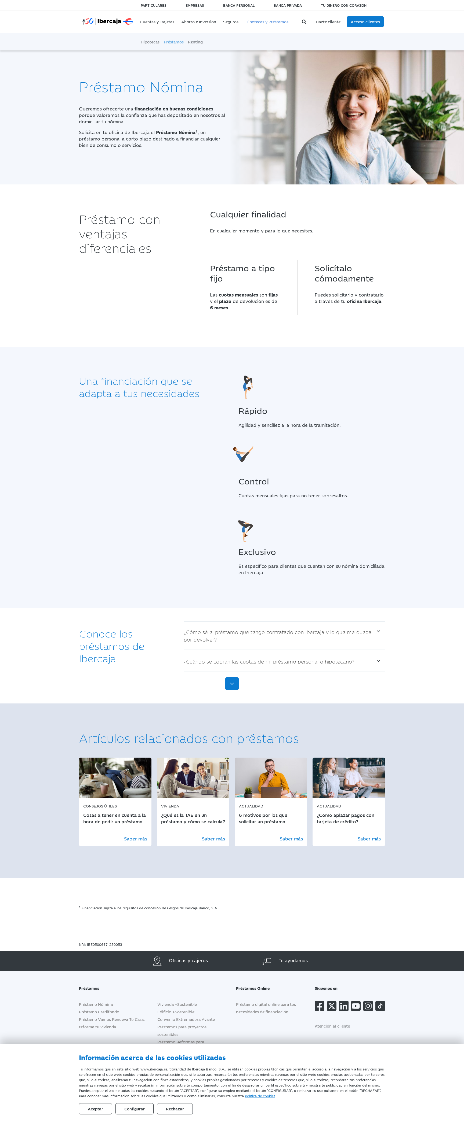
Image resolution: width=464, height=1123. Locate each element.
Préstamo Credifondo (99, 1011)
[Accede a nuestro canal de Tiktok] (380, 1007)
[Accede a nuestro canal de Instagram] (368, 1007)
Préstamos (174, 42)
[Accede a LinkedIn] (344, 1007)
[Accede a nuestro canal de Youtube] (356, 1007)
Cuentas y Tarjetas (157, 21)
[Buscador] (304, 21)
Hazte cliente (328, 21)
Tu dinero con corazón (344, 5)
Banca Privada (288, 5)
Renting (195, 42)
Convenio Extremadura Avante (186, 1019)
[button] (161, 988)
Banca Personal (239, 5)
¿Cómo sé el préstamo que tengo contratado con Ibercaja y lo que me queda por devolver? (278, 635)
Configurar (134, 1108)
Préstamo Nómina (96, 1004)
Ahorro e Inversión (198, 21)
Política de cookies (260, 1095)
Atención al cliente (332, 1026)
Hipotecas (150, 42)
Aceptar (95, 1108)
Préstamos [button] (89, 988)
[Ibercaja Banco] (108, 20)
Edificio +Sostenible (175, 1011)
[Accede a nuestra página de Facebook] (319, 1007)
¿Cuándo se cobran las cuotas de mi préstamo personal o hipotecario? (269, 661)
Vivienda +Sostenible (177, 1004)
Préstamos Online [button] (253, 988)
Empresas (195, 5)
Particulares (153, 5)
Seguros (230, 21)
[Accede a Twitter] (331, 1007)
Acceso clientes (365, 21)
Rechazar (175, 1108)
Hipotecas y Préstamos (266, 21)
